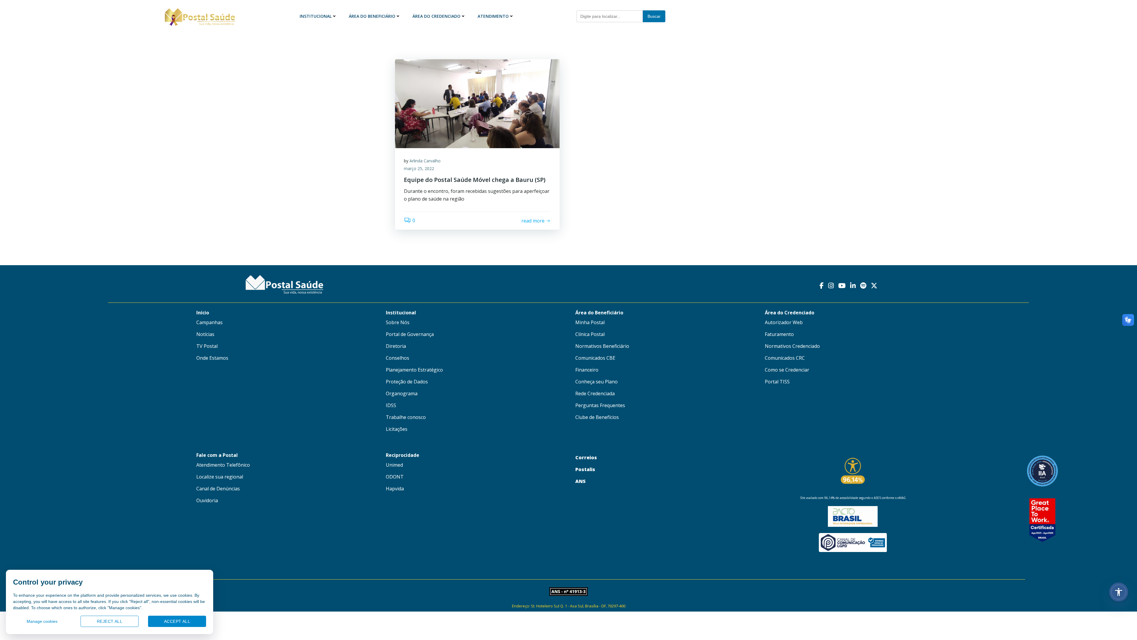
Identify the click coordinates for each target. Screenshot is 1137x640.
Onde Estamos (212, 358)
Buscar (654, 16)
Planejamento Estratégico (414, 370)
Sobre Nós (397, 322)
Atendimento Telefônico (223, 465)
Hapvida (395, 488)
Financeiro (586, 370)
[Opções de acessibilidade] (1118, 592)
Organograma (401, 393)
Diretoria (396, 346)
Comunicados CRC (785, 358)
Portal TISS (777, 381)
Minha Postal (590, 322)
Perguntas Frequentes (600, 405)
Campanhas (209, 322)
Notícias (205, 334)
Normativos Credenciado (792, 346)
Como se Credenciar (787, 370)
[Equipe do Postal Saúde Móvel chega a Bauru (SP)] (477, 103)
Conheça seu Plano (596, 381)
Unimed (394, 465)
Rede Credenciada (595, 393)
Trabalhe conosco (406, 417)
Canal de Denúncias (218, 488)
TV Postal (207, 346)
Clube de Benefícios (597, 417)
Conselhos (397, 358)
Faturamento (779, 334)
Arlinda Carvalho (425, 161)
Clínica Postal (590, 334)
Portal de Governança (410, 334)
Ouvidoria (207, 500)
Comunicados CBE (595, 358)
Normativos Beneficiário (602, 346)
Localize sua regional (219, 476)
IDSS (391, 405)
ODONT (395, 476)
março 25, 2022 (419, 168)
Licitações (396, 429)
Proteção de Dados (407, 381)
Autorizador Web (784, 322)
